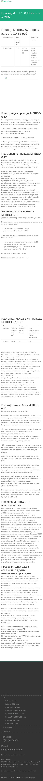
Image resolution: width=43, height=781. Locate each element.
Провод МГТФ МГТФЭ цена (15, 710)
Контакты (6, 731)
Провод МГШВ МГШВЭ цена (15, 717)
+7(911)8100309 (10, 740)
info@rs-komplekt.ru (12, 749)
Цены (5, 697)
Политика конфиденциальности (12, 755)
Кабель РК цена (11, 701)
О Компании (7, 727)
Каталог (6, 694)
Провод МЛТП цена (12, 707)
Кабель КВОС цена (12, 704)
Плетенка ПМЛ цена (12, 720)
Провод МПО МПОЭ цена (14, 714)
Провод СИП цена (12, 723)
